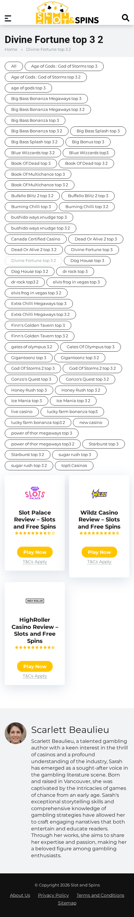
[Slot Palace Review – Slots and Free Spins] (34, 504)
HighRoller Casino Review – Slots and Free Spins (35, 630)
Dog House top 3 (87, 260)
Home (11, 49)
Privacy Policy (53, 895)
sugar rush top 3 (75, 454)
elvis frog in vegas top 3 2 (36, 293)
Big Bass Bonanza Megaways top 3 (46, 98)
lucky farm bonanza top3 (72, 411)
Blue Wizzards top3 (88, 152)
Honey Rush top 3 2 (80, 390)
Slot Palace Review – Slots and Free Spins (34, 519)
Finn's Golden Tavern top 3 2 (39, 336)
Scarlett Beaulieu (70, 729)
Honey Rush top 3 (29, 390)
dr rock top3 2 (24, 282)
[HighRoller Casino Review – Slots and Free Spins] (34, 611)
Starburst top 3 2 (27, 454)
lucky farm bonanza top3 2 (38, 422)
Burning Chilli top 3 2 (86, 206)
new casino (90, 422)
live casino (21, 411)
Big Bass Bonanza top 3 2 (36, 131)
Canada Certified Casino (35, 239)
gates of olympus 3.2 (31, 346)
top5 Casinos (74, 465)
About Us (20, 895)
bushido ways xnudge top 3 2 (40, 228)
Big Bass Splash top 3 (98, 131)
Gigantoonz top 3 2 (80, 357)
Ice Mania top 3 (26, 400)
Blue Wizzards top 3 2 (33, 152)
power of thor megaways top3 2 (42, 444)
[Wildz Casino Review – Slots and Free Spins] (99, 504)
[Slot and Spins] (67, 12)
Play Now (34, 552)
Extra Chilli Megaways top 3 (38, 303)
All (14, 66)
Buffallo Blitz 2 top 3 (88, 195)
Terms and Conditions (100, 895)
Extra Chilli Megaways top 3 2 (40, 314)
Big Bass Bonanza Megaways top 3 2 (47, 109)
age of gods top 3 (28, 88)
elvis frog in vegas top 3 (76, 282)
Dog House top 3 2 (29, 271)
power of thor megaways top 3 (41, 433)
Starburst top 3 (103, 444)
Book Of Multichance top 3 (38, 174)
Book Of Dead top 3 (30, 163)
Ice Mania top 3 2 (73, 400)
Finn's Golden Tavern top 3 (38, 325)
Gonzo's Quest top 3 (31, 379)
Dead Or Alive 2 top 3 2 (33, 249)
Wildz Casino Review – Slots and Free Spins (99, 519)
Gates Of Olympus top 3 (90, 346)
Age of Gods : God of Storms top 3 (64, 66)
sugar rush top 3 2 (29, 465)
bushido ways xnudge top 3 (39, 217)
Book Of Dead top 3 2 (86, 163)
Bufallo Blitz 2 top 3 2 (32, 195)
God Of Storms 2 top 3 (33, 368)
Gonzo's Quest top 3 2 (87, 379)
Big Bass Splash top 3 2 (34, 142)
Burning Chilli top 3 (31, 206)
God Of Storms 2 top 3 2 (92, 368)
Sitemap (67, 903)
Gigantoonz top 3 (28, 357)
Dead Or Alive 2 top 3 (96, 239)
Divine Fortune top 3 (91, 249)
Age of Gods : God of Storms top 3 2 (45, 77)
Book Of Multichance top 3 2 (39, 185)
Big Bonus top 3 (88, 142)
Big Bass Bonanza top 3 (35, 120)
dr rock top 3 (75, 271)
